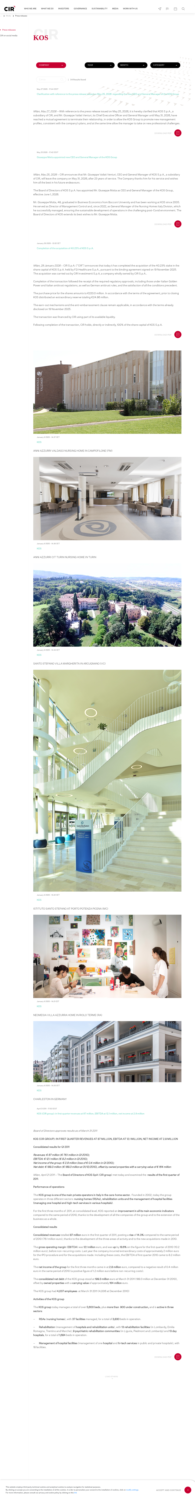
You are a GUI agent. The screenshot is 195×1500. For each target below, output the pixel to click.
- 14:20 (48, 1086)
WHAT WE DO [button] (47, 9)
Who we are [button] (30, 9)
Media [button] (115, 9)
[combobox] (51, 64)
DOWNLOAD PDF (163, 133)
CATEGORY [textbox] (158, 65)
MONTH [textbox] (124, 65)
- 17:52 (47, 1109)
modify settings (132, 1490)
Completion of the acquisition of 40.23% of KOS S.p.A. (65, 248)
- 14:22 (48, 895)
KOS (39, 442)
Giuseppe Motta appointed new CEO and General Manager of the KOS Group (77, 157)
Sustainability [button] (99, 9)
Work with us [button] (130, 9)
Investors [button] (63, 9)
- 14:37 (48, 437)
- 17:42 (47, 152)
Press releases (21, 16)
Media (8, 16)
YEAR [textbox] (90, 65)
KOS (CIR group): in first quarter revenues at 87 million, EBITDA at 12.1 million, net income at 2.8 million (90, 1114)
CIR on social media (8, 36)
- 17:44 (47, 89)
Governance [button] (80, 9)
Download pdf (163, 1357)
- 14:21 (48, 1001)
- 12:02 (49, 243)
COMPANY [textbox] (44, 65)
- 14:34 (48, 650)
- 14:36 (48, 544)
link (75, 1493)
